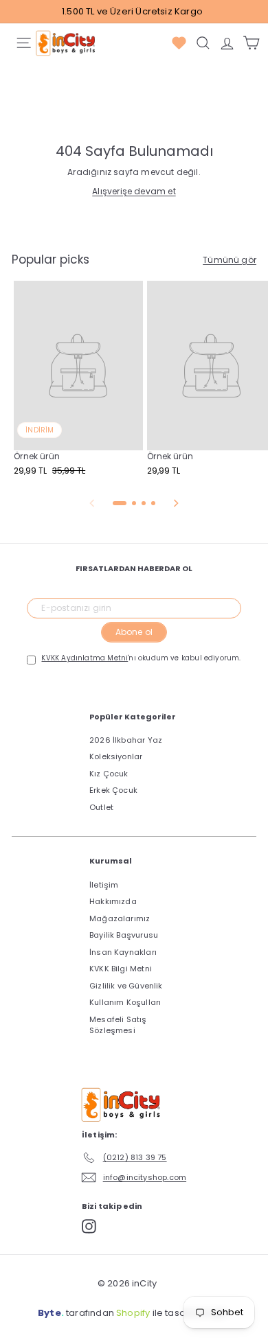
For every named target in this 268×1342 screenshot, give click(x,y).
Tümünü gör (229, 260)
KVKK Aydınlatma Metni (84, 657)
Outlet (101, 807)
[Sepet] (251, 42)
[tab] (119, 503)
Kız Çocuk (109, 773)
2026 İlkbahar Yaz (125, 739)
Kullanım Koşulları (125, 1002)
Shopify (133, 1312)
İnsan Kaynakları (123, 952)
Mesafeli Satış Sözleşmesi (118, 1025)
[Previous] (92, 503)
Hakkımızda (113, 901)
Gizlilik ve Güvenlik (126, 985)
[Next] (176, 503)
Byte (49, 1312)
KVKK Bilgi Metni (120, 968)
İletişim (103, 884)
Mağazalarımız (119, 918)
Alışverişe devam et (133, 191)
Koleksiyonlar (115, 756)
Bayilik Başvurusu (123, 934)
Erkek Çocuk (113, 790)
